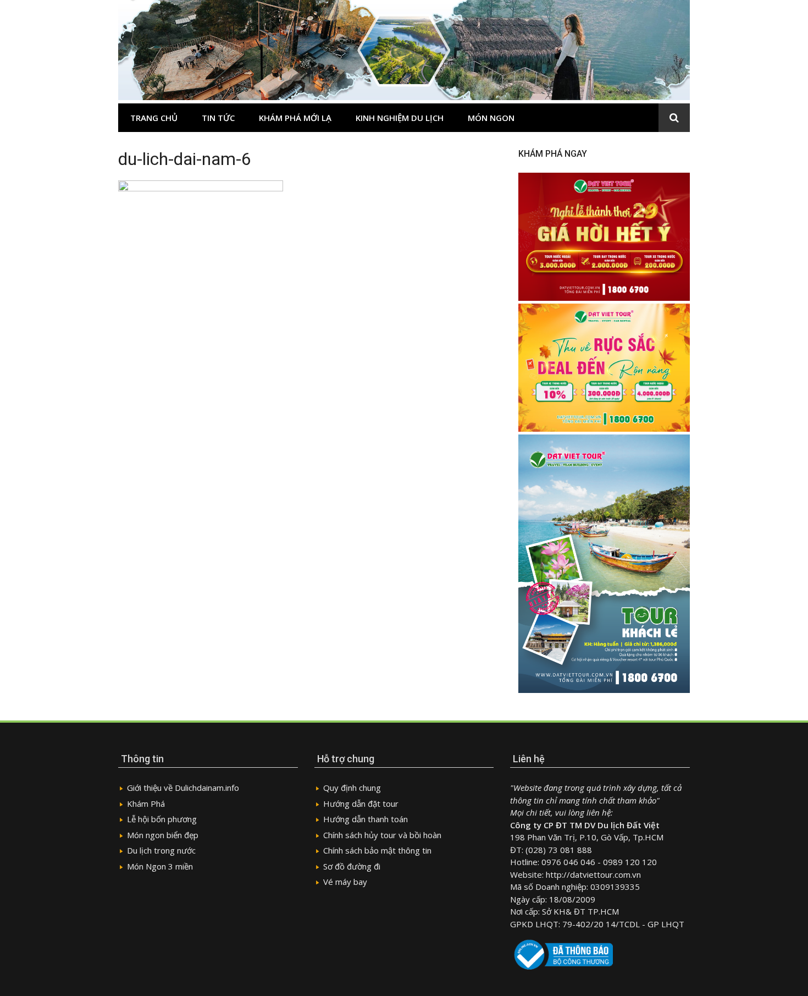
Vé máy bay (345, 881)
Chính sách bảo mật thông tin (377, 850)
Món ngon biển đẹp (162, 834)
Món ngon (491, 117)
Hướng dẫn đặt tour (361, 803)
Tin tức (218, 117)
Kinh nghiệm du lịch (400, 117)
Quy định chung (352, 787)
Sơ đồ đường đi (351, 866)
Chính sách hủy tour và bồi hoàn (382, 834)
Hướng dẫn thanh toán (365, 818)
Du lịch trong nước (161, 850)
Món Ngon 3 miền (160, 866)
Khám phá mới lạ (295, 117)
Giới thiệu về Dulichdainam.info (183, 787)
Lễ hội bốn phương (162, 818)
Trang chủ (154, 117)
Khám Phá (146, 803)
